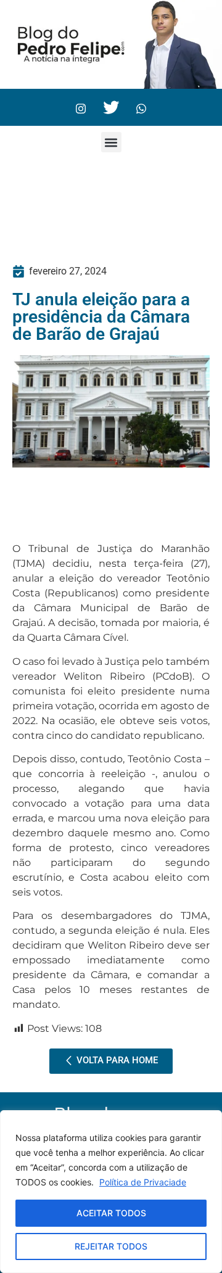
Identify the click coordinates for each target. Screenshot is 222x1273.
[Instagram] (80, 107)
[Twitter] (111, 107)
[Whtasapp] (141, 107)
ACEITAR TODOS (111, 1213)
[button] (111, 142)
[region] (111, 1191)
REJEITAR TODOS (111, 1246)
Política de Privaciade (142, 1182)
